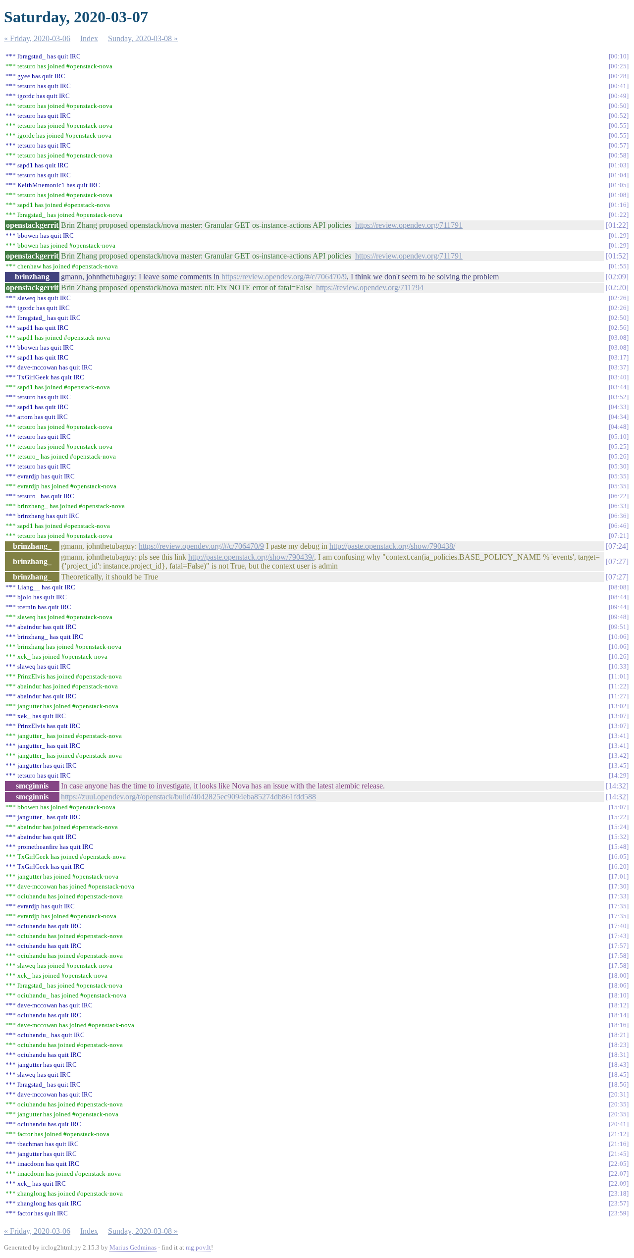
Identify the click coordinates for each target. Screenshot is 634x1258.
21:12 (619, 1134)
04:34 (619, 416)
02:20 (617, 287)
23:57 (619, 1203)
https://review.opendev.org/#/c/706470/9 (284, 276)
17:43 (619, 936)
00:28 (619, 76)
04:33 (619, 407)
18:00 (619, 975)
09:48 (619, 617)
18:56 (619, 1084)
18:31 (619, 1054)
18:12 (619, 1005)
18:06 (619, 985)
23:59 (619, 1213)
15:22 (619, 817)
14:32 (617, 786)
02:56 (619, 327)
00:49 (619, 96)
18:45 (619, 1074)
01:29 (619, 235)
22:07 (619, 1173)
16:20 (619, 866)
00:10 (619, 56)
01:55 (619, 266)
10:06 (619, 636)
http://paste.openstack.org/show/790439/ (251, 557)
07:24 (617, 546)
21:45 (619, 1153)
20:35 (619, 1104)
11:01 (619, 676)
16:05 (619, 856)
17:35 (619, 906)
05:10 (619, 436)
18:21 (619, 1035)
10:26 (619, 656)
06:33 (619, 506)
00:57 (619, 145)
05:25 (619, 446)
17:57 (619, 945)
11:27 (619, 696)
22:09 (619, 1183)
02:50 (619, 317)
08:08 (619, 587)
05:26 (619, 456)
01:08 (619, 195)
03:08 (619, 337)
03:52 (619, 397)
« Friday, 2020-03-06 (37, 38)
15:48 (619, 846)
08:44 (619, 597)
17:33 (619, 896)
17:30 (619, 886)
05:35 (619, 476)
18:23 (619, 1044)
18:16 (619, 1025)
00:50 (619, 105)
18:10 (619, 995)
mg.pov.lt (198, 1247)
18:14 (619, 1015)
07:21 (619, 535)
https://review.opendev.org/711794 (369, 287)
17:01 (619, 876)
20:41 (619, 1124)
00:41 (619, 86)
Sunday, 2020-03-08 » (143, 38)
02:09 (617, 276)
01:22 (619, 214)
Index (89, 38)
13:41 (619, 735)
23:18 (619, 1193)
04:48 (619, 426)
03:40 (619, 377)
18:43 (619, 1064)
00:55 (619, 125)
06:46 (619, 525)
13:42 (619, 755)
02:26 (619, 298)
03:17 (619, 357)
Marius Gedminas (133, 1247)
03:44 (619, 387)
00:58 (619, 155)
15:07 (619, 807)
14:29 (619, 775)
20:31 (619, 1094)
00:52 (619, 115)
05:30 (619, 466)
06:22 (619, 496)
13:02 (619, 706)
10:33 (619, 666)
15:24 (619, 827)
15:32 (619, 836)
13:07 (619, 716)
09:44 (619, 607)
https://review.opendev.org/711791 (409, 225)
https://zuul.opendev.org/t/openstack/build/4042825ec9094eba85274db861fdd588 (188, 796)
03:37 (619, 367)
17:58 (619, 955)
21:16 (619, 1144)
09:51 (619, 626)
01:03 (619, 165)
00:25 (619, 66)
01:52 (617, 256)
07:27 (617, 561)
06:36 (619, 516)
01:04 (619, 175)
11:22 (619, 686)
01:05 (619, 185)
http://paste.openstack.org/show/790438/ (392, 546)
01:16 (619, 205)
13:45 (619, 765)
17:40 (619, 926)
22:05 (619, 1163)
